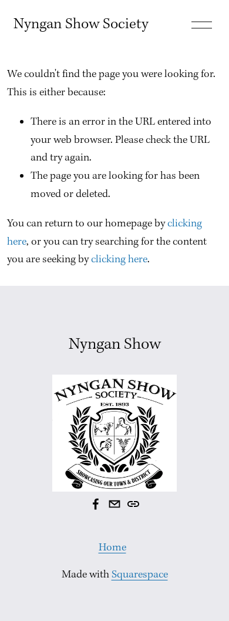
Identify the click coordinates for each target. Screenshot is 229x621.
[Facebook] (96, 504)
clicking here (119, 259)
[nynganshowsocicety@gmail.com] (114, 504)
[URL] (133, 504)
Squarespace (140, 574)
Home (112, 547)
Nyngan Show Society (81, 24)
